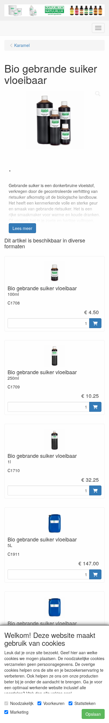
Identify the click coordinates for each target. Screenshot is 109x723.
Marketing (19, 712)
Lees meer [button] (22, 228)
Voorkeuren (54, 703)
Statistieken (85, 703)
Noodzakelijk (21, 703)
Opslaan (93, 714)
